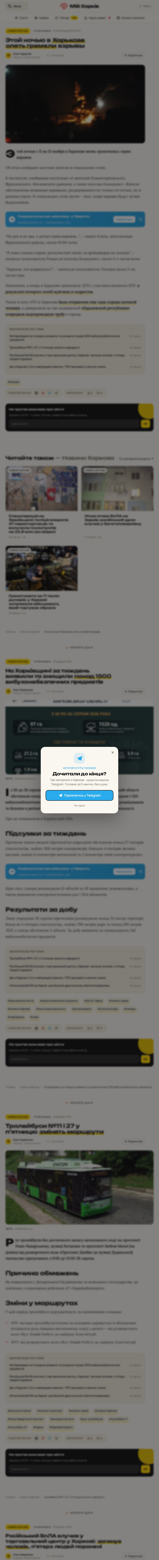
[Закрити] (113, 752)
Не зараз (79, 805)
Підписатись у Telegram (82, 795)
